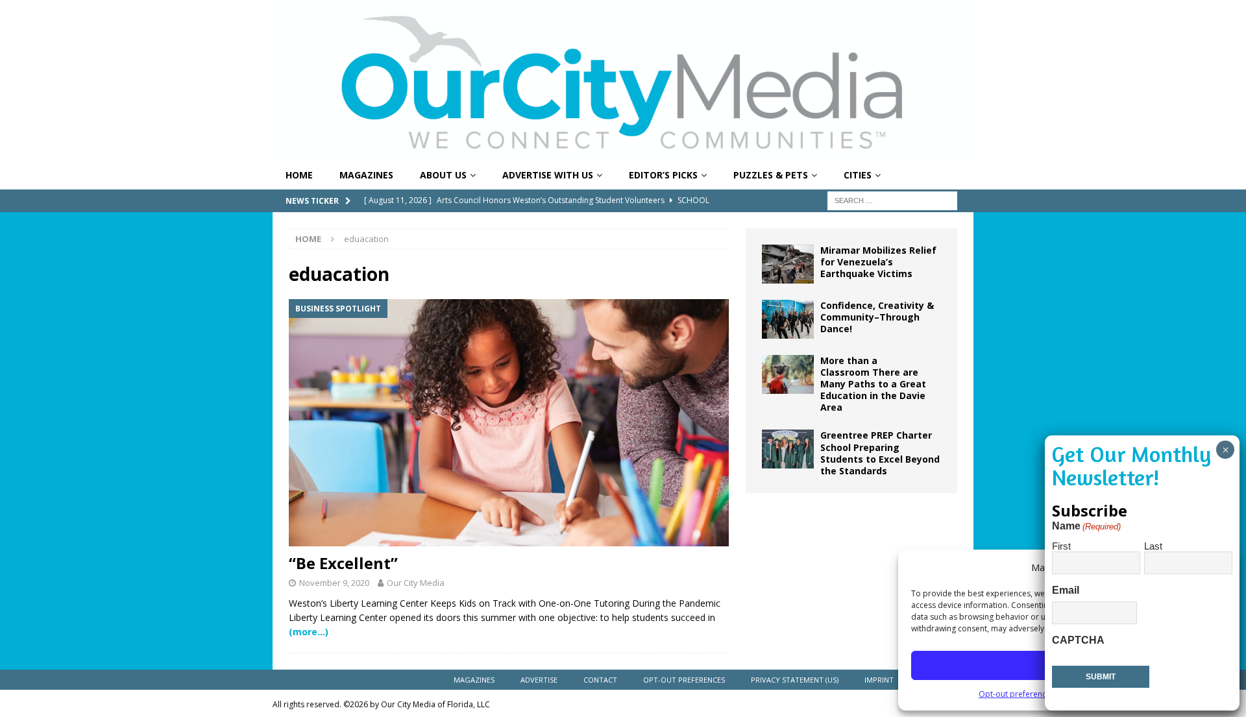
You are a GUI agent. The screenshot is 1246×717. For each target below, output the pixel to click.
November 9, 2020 (334, 583)
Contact (600, 680)
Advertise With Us (547, 175)
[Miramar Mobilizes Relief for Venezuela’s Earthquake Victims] (788, 264)
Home (299, 175)
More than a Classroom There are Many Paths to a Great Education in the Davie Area (873, 384)
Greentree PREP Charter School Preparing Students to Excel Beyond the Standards (880, 453)
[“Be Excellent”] (509, 422)
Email (1065, 590)
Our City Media (416, 583)
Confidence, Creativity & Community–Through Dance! (877, 317)
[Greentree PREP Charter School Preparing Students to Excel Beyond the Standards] (788, 449)
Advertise (538, 680)
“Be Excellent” (343, 563)
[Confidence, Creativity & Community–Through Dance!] (788, 319)
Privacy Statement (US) (794, 680)
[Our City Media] (623, 154)
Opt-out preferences (1017, 693)
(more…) (308, 632)
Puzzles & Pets (770, 175)
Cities (858, 175)
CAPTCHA (1078, 640)
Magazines (366, 175)
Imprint (879, 680)
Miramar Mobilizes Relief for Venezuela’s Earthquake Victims (878, 262)
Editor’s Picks (663, 175)
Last (1153, 546)
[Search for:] (892, 199)
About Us (443, 175)
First (1061, 546)
